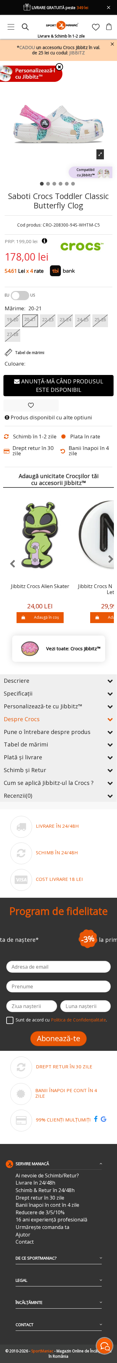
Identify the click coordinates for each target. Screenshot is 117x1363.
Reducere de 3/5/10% (40, 1212)
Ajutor (23, 1234)
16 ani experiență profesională (51, 1219)
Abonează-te (58, 1038)
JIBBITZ (77, 53)
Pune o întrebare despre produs (47, 732)
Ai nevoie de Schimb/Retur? (47, 1175)
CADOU (27, 47)
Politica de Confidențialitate (78, 1020)
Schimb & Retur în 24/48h (45, 1190)
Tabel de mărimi (26, 744)
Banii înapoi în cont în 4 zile (47, 1205)
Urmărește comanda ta (42, 1227)
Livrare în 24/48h (35, 1183)
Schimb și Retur (25, 770)
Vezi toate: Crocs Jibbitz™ (73, 648)
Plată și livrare (23, 757)
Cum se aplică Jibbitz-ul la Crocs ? (49, 782)
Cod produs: (29, 225)
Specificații (18, 693)
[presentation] (9, 564)
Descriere (16, 680)
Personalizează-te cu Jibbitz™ (43, 706)
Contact (25, 1242)
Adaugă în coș (46, 617)
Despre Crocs (22, 719)
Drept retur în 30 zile (40, 1198)
